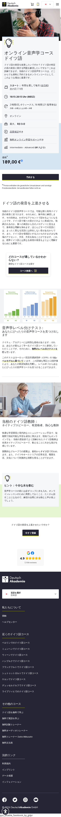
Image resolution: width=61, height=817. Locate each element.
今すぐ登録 (30, 533)
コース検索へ (26, 270)
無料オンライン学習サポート (24, 139)
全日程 (44, 85)
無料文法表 (7, 742)
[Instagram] (25, 799)
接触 (4, 615)
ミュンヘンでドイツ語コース (16, 648)
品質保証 (14, 131)
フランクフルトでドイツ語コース (18, 667)
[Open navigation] (57, 4)
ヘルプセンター (9, 621)
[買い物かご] (32, 4)
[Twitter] (15, 799)
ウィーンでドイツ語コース (15, 654)
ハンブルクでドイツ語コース (16, 661)
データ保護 (7, 775)
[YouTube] (36, 799)
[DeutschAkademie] (10, 4)
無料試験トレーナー (11, 724)
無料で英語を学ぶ (10, 718)
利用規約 (6, 763)
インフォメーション (11, 781)
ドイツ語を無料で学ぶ (12, 712)
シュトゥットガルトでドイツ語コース (20, 673)
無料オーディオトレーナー (15, 730)
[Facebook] (4, 799)
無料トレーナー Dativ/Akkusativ (17, 736)
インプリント (8, 769)
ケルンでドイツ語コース (14, 679)
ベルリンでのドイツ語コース (16, 642)
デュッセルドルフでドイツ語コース (19, 685)
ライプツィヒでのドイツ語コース (18, 691)
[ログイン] (37, 4)
